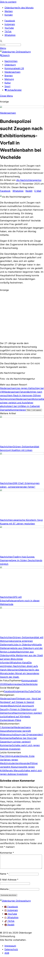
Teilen (29, 410)
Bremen (9, 75)
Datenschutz (11, 949)
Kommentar (7, 852)
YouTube (9, 28)
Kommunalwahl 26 (14, 68)
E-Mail (37, 191)
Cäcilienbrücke (30, 684)
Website (4, 889)
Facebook (10, 20)
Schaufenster (14, 90)
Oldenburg (10, 64)
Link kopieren (36, 410)
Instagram (10, 24)
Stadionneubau (14, 684)
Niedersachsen (12, 72)
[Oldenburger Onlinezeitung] (15, 900)
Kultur (8, 82)
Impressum (10, 945)
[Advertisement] (22, 316)
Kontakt (9, 14)
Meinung (9, 79)
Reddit (28, 191)
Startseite (5, 409)
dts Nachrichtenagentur (28, 180)
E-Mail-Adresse (9, 879)
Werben (9, 11)
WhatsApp (10, 35)
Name (4, 873)
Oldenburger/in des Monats (19, 7)
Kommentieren (18, 409)
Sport (7, 86)
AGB (7, 953)
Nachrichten (11, 61)
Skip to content (8, 1)
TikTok (8, 31)
